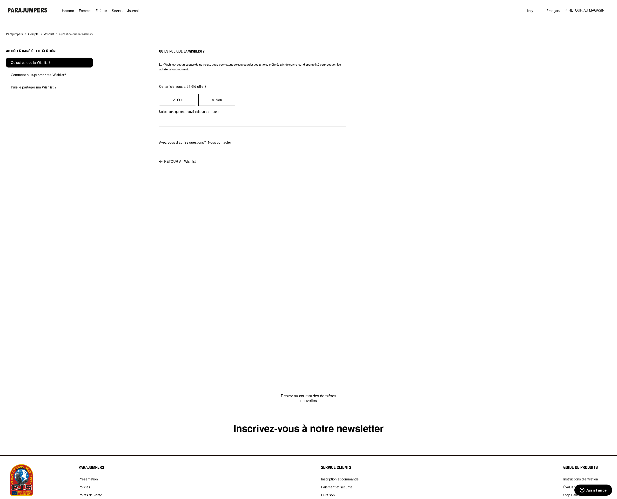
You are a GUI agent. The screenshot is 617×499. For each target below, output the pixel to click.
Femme (85, 10)
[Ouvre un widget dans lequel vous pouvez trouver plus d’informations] (593, 491)
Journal (133, 10)
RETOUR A (180, 161)
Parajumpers (14, 34)
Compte (33, 34)
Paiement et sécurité (336, 487)
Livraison (328, 495)
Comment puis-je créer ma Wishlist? (38, 74)
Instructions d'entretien (580, 479)
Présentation (88, 479)
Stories (117, 10)
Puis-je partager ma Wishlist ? (33, 87)
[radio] (177, 100)
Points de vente (90, 495)
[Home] (27, 10)
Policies (84, 487)
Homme (68, 10)
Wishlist (49, 34)
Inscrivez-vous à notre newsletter (309, 428)
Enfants (101, 10)
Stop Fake (571, 495)
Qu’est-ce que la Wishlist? (30, 62)
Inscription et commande (340, 479)
